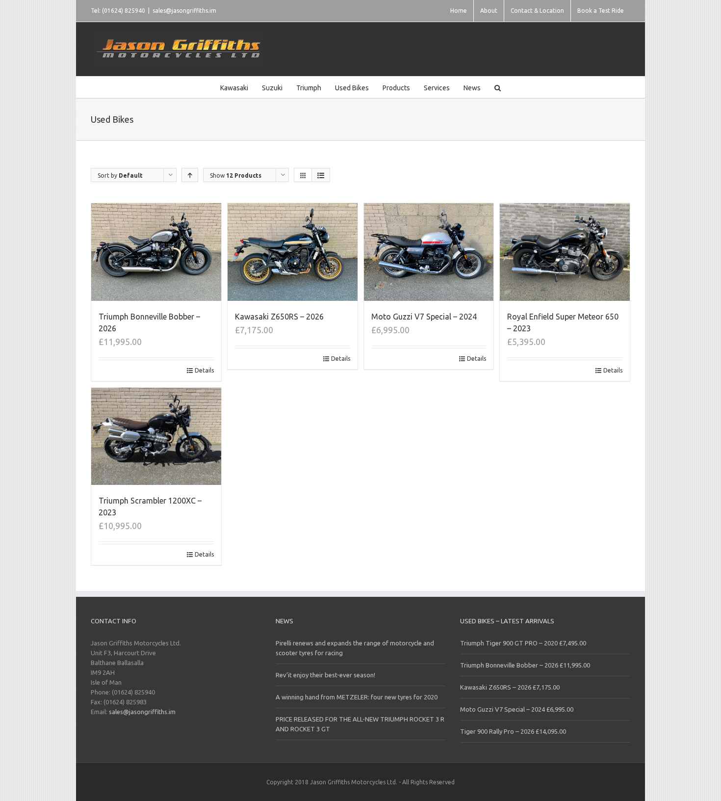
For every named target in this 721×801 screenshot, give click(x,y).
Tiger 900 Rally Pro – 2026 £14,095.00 (513, 731)
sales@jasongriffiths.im (184, 10)
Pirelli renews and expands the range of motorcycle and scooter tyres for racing (355, 648)
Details (204, 370)
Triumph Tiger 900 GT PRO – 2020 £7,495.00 (523, 643)
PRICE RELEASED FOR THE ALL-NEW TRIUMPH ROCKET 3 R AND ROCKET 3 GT (360, 724)
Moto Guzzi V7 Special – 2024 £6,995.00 (516, 709)
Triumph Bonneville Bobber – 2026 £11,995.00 (525, 665)
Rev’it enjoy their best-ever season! (325, 674)
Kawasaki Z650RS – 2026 (279, 316)
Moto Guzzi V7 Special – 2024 (424, 316)
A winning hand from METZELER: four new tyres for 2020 (357, 697)
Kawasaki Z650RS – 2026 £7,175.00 (510, 687)
